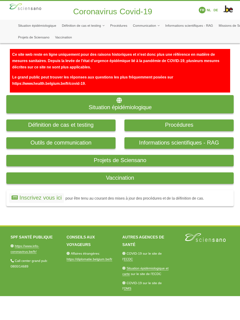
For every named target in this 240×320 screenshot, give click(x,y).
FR (202, 10)
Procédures (118, 25)
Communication (144, 25)
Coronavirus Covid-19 (112, 11)
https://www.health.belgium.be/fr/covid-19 (48, 84)
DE (216, 10)
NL (209, 10)
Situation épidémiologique (37, 25)
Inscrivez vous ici (40, 197)
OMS (127, 288)
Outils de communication (60, 142)
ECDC (128, 259)
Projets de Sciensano (33, 37)
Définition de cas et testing (81, 25)
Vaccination (63, 37)
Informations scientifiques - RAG (189, 25)
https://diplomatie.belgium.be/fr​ (89, 259)
